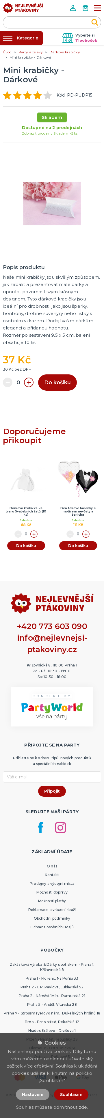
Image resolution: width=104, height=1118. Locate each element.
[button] (73, 7)
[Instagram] (60, 827)
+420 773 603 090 (52, 626)
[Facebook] (40, 827)
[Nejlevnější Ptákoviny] (23, 9)
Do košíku (57, 382)
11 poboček (86, 40)
